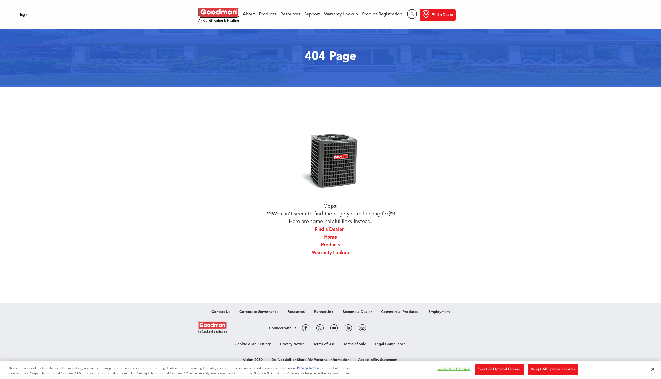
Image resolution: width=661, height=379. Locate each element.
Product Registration (382, 14)
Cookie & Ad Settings (253, 344)
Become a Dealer (357, 312)
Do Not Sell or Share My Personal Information (310, 360)
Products (267, 14)
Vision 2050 (253, 360)
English (24, 15)
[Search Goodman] (412, 14)
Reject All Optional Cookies (499, 369)
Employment (439, 312)
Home (330, 237)
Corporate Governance (258, 312)
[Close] (652, 369)
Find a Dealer (442, 15)
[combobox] (28, 15)
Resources (290, 14)
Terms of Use (324, 344)
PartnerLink (323, 312)
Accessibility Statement (377, 360)
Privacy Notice (292, 344)
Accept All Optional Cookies (553, 369)
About (249, 14)
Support (312, 14)
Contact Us (220, 312)
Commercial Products (399, 312)
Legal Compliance (390, 344)
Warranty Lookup (341, 14)
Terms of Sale (355, 344)
